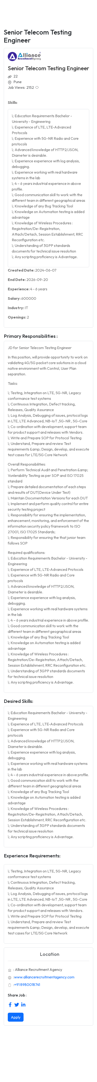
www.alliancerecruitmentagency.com (44, 977)
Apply (15, 1017)
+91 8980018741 (27, 984)
